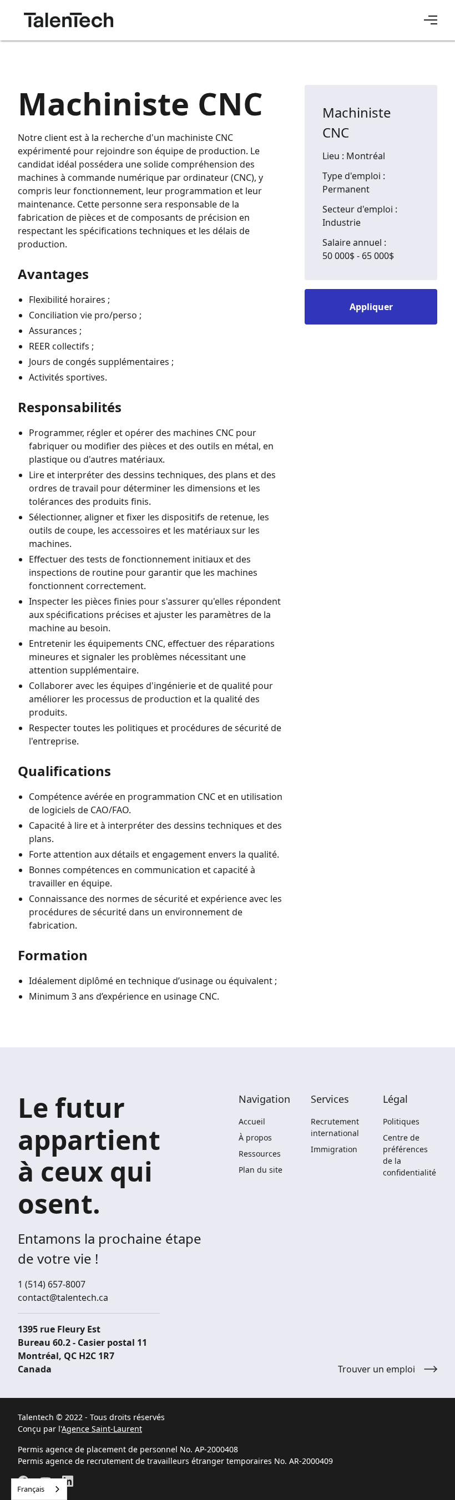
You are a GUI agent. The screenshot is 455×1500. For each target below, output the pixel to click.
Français (30, 1489)
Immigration (334, 1149)
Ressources (260, 1153)
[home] (68, 20)
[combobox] (39, 1489)
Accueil (252, 1121)
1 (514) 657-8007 (51, 1284)
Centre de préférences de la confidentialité (409, 1155)
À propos (255, 1137)
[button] (430, 20)
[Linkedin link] (67, 1481)
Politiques (401, 1121)
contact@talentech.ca (63, 1297)
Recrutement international (335, 1127)
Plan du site (260, 1169)
